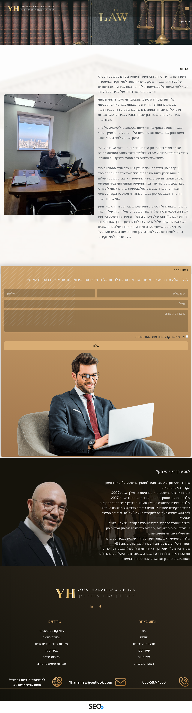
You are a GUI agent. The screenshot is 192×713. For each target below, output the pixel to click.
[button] (187, 8)
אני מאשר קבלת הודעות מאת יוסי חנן (159, 336)
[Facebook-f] (100, 606)
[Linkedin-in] (92, 606)
